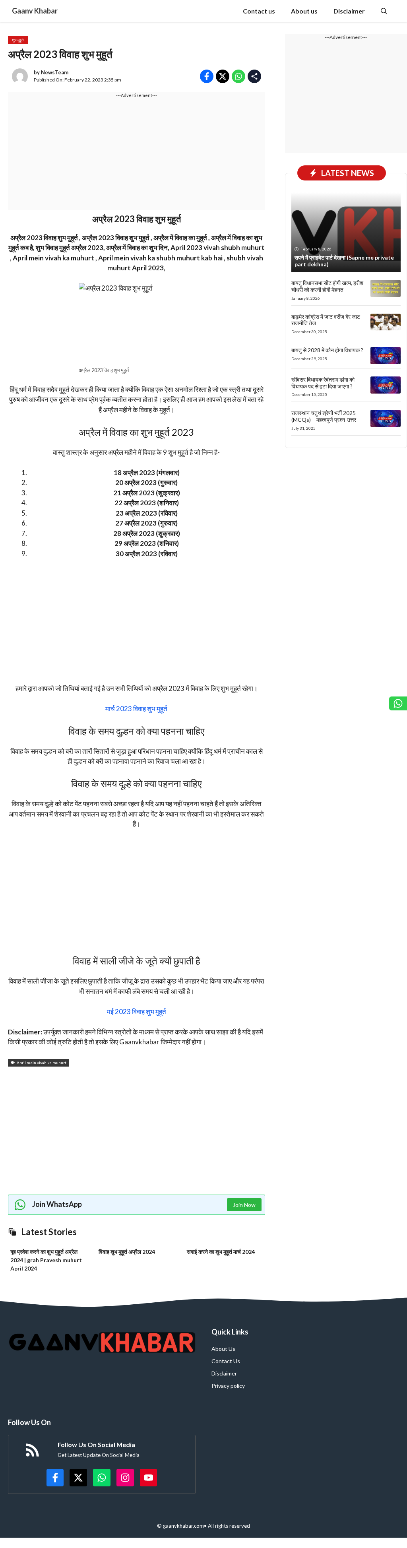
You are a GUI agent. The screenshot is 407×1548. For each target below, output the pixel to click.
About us (304, 11)
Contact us (259, 11)
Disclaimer (349, 11)
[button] (384, 11)
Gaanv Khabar (35, 10)
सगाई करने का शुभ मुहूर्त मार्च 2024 (221, 1251)
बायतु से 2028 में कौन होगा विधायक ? (327, 350)
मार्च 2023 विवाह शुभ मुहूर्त (136, 708)
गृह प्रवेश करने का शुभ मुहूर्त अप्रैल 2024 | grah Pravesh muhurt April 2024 (46, 1260)
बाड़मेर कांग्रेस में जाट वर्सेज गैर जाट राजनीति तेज (325, 320)
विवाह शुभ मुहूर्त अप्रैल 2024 (127, 1251)
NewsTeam (54, 72)
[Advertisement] (136, 154)
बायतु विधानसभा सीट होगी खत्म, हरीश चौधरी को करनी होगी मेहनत (327, 286)
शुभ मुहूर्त (18, 39)
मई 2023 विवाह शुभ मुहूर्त (136, 1011)
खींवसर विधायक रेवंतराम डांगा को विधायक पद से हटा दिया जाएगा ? (323, 383)
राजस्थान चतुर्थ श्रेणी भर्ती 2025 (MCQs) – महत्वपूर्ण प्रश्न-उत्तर (323, 416)
